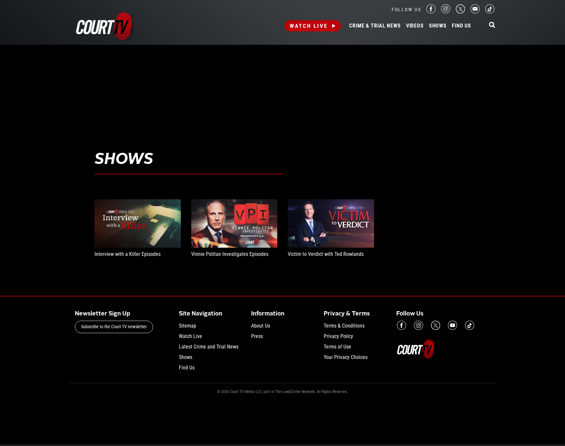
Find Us (461, 25)
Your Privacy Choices (346, 357)
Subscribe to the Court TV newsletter (114, 326)
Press (257, 336)
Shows (438, 25)
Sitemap (187, 326)
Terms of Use (337, 347)
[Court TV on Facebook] (431, 12)
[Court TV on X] (460, 12)
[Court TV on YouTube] (475, 12)
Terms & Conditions (344, 326)
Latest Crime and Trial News (208, 347)
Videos (415, 25)
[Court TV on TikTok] (489, 12)
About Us (260, 326)
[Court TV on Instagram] (445, 12)
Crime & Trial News (375, 25)
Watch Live (309, 26)
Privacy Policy (338, 336)
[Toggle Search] (492, 25)
